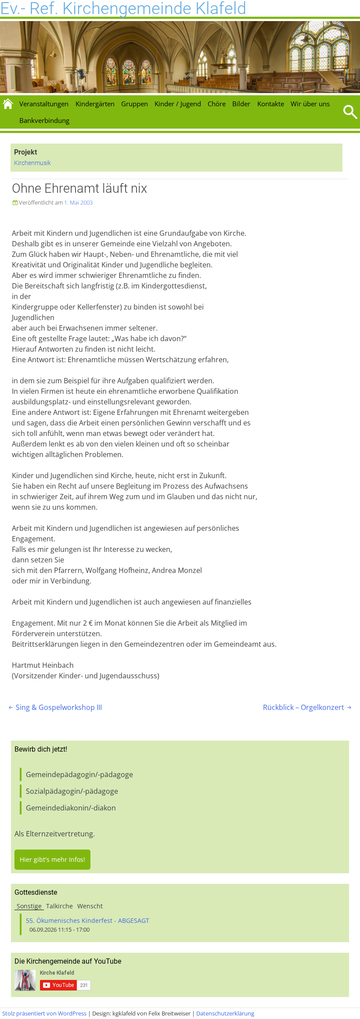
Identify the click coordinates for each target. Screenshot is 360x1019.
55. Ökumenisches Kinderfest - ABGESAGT (87, 920)
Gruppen (134, 103)
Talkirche (59, 906)
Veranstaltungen (43, 103)
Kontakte (270, 103)
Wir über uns (310, 103)
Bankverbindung (44, 120)
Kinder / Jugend (178, 103)
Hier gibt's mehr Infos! (52, 859)
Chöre (217, 103)
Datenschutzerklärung (225, 1013)
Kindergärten (95, 103)
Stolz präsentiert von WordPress (44, 1013)
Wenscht (90, 906)
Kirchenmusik (32, 163)
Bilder (241, 103)
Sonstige (29, 906)
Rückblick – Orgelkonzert (308, 707)
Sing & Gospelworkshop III (54, 707)
